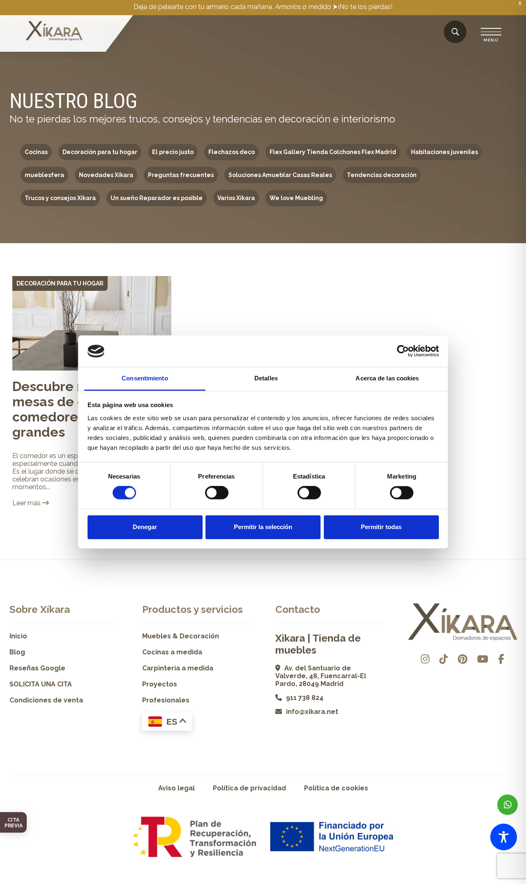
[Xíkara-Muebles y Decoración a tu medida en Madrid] (54, 31)
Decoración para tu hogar (99, 152)
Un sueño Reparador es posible (157, 198)
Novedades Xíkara (106, 175)
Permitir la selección (263, 526)
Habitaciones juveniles (444, 152)
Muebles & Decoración (180, 636)
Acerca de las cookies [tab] (387, 378)
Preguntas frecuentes (181, 175)
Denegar (145, 526)
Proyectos (159, 684)
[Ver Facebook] (501, 659)
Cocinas (36, 152)
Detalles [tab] (266, 378)
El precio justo (173, 152)
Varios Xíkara (236, 198)
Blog (17, 652)
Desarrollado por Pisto (496, 881)
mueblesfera (44, 175)
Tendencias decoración (382, 175)
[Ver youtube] (482, 659)
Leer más (27, 503)
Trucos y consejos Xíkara (60, 198)
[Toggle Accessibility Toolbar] (503, 837)
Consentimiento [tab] (145, 378)
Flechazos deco (231, 152)
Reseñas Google (37, 668)
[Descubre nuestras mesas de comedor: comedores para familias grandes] (91, 323)
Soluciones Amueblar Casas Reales (280, 175)
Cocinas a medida (172, 652)
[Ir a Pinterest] (462, 659)
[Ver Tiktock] (443, 659)
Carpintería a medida (177, 668)
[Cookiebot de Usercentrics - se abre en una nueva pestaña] (403, 351)
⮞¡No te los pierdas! (362, 7)
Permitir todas (381, 526)
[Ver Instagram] (425, 659)
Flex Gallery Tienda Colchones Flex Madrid (333, 152)
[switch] (216, 493)
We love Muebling (296, 198)
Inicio (18, 636)
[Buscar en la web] (455, 32)
